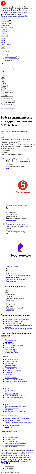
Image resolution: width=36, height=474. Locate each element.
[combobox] (10, 67)
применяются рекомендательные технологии (17, 451)
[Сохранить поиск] (3, 77)
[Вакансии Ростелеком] (20, 250)
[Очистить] (3, 71)
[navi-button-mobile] (3, 47)
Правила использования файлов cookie (14, 16)
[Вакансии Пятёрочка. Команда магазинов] (20, 187)
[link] (4, 36)
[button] (3, 41)
